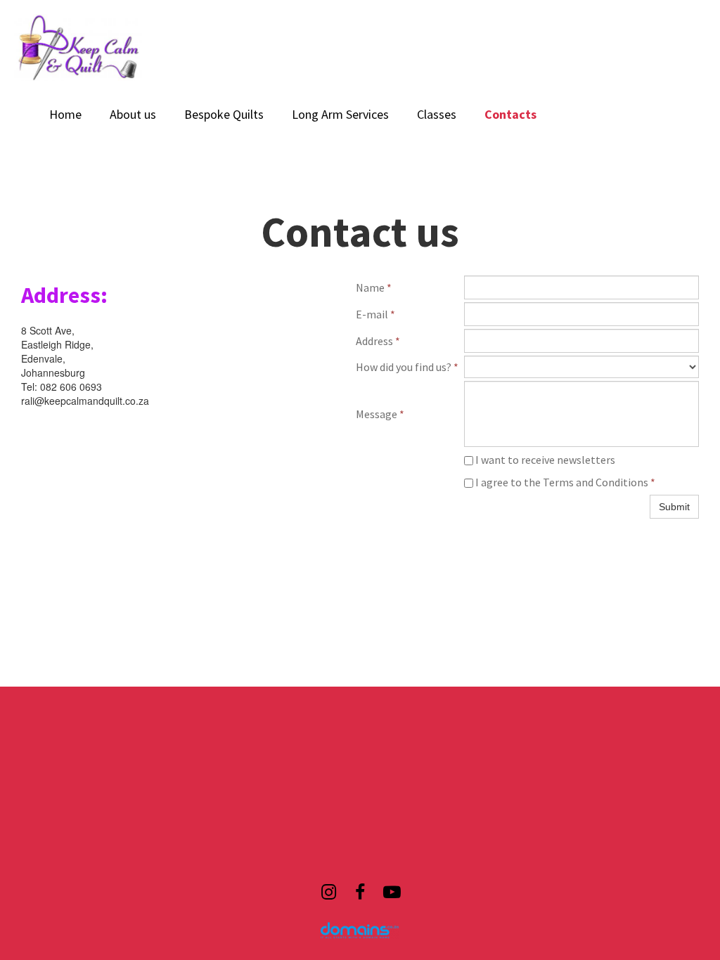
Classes (436, 114)
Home (65, 114)
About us (133, 114)
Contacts (510, 114)
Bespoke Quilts (224, 114)
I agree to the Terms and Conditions (564, 482)
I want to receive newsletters (544, 460)
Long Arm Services (340, 114)
